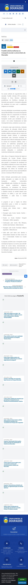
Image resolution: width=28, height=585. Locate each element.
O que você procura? (7, 18)
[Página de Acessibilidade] (22, 13)
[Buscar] (25, 18)
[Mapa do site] (19, 13)
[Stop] (15, 81)
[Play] (12, 81)
